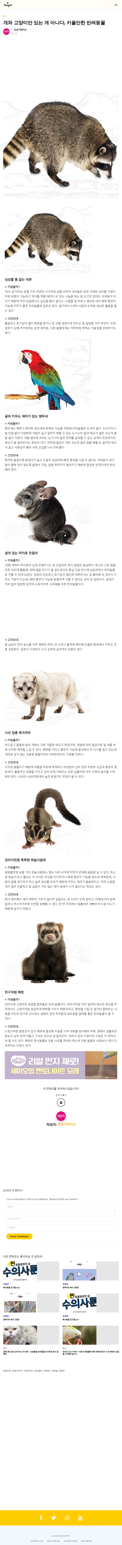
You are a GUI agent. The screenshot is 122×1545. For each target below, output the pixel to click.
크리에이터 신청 (36, 1541)
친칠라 (39, 1370)
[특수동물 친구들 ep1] (91, 1303)
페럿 (48, 1370)
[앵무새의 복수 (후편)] (91, 1271)
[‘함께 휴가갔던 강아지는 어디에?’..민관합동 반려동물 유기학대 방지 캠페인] (31, 1335)
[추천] (61, 1102)
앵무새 (29, 1370)
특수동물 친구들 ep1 (71, 1320)
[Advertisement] (61, 59)
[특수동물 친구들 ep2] (31, 1271)
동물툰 (6, 1284)
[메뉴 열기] (116, 5)
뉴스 (5, 1348)
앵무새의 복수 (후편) (71, 1288)
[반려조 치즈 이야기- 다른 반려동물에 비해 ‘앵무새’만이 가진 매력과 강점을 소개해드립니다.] (91, 1335)
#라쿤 (8, 1370)
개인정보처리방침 (71, 1541)
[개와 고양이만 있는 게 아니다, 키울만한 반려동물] (61, 140)
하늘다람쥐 (59, 1370)
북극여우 (18, 1370)
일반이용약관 (86, 1541)
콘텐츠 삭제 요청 (53, 1541)
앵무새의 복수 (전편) (11, 1320)
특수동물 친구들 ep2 (11, 1288)
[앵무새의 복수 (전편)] (31, 1303)
